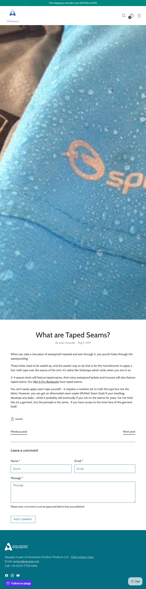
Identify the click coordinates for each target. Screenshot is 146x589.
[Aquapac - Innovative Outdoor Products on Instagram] (13, 576)
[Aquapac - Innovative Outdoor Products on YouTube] (18, 576)
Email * (78, 461)
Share (19, 419)
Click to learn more (82, 557)
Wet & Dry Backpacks (46, 381)
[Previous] (26, 3)
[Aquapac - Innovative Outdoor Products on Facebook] (7, 576)
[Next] (120, 3)
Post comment (23, 519)
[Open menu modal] (139, 15)
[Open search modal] (124, 15)
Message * (17, 478)
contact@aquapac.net (26, 561)
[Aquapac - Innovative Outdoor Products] (13, 15)
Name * (15, 461)
